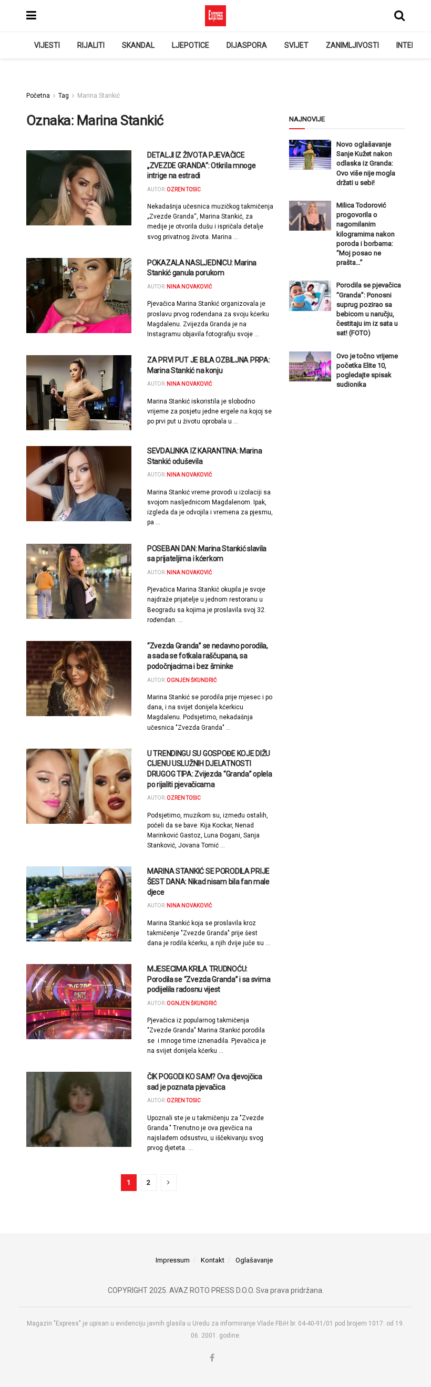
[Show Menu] (31, 16)
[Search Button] (399, 16)
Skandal (138, 45)
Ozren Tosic (184, 189)
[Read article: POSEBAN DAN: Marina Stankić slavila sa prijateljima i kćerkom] (78, 581)
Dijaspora (247, 45)
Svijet (296, 45)
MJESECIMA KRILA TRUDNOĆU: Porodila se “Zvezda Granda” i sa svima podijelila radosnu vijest (208, 979)
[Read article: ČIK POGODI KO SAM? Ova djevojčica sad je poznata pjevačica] (78, 1109)
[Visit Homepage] (215, 15)
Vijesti (47, 45)
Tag (63, 95)
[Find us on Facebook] (212, 1358)
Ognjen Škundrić (192, 680)
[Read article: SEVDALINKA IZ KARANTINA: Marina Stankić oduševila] (78, 483)
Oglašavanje (254, 1260)
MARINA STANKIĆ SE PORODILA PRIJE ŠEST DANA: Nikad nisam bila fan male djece (208, 881)
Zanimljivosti (352, 45)
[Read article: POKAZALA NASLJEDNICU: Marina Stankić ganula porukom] (78, 295)
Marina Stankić (98, 95)
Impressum (173, 1260)
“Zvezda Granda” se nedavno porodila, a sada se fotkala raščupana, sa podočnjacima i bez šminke (207, 655)
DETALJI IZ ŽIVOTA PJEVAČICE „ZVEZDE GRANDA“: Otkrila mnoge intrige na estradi (201, 165)
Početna (38, 95)
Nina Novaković (189, 286)
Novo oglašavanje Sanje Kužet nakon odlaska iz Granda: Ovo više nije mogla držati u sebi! (365, 163)
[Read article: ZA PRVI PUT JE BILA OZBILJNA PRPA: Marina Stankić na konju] (78, 392)
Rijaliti (91, 45)
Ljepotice (190, 45)
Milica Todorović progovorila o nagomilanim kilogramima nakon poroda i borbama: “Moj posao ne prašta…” (365, 233)
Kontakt (212, 1260)
